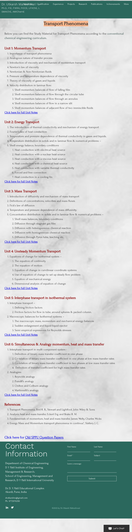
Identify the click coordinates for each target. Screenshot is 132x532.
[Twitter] (12, 507)
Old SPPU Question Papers (44, 437)
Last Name (98, 447)
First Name (71, 447)
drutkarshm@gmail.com (16, 498)
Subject (97, 455)
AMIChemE (18, 11)
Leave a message (74, 464)
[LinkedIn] (7, 507)
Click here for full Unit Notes (21, 112)
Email (69, 455)
